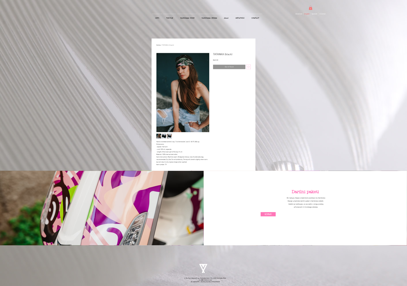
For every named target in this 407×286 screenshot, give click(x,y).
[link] (310, 8)
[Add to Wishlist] (248, 67)
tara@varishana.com (205, 280)
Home (158, 45)
